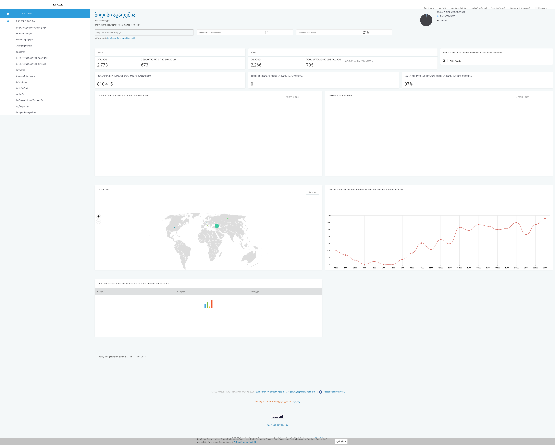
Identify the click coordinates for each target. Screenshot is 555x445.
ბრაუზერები (22, 88)
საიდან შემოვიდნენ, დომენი (31, 64)
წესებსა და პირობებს (245, 442)
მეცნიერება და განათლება (121, 38)
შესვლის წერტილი (26, 76)
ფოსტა (443, 8)
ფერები (20, 94)
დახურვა (341, 441)
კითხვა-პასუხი (459, 8)
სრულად (312, 192)
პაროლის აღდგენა (520, 8)
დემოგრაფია (23, 106)
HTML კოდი (541, 8)
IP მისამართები (24, 33)
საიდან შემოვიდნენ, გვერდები (32, 58)
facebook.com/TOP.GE (334, 392)
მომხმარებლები (24, 40)
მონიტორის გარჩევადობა (29, 100)
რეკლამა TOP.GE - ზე (277, 425)
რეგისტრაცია (498, 8)
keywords (20, 70)
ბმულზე (296, 401)
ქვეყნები (20, 52)
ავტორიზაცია (478, 8)
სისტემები (21, 82)
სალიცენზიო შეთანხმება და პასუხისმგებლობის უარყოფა (286, 392)
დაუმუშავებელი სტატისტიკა (31, 27)
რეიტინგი (429, 8)
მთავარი (27, 13)
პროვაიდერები (24, 46)
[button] (293, 97)
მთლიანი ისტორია (26, 112)
